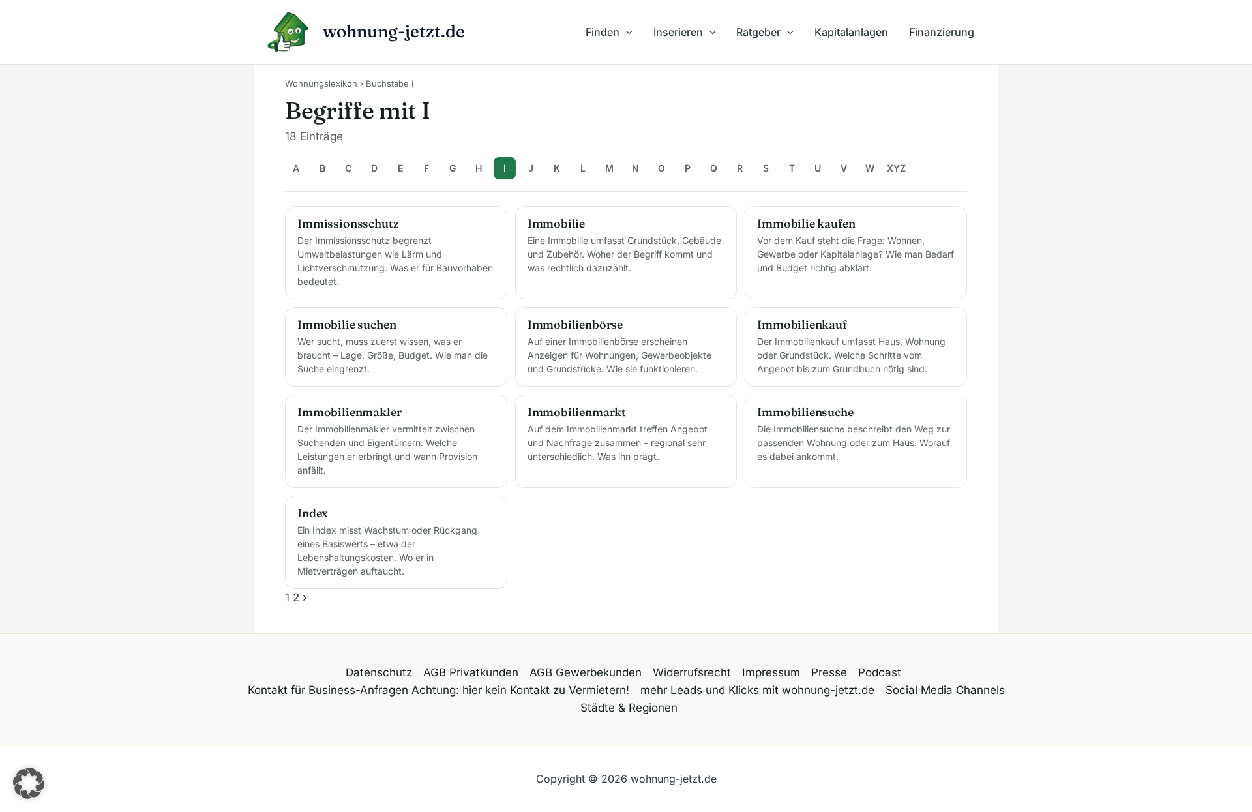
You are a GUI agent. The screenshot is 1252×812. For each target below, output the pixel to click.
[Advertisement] (221, 267)
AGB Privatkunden (470, 672)
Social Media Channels (945, 690)
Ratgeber (758, 31)
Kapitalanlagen (851, 31)
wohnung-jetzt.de (394, 31)
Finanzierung (941, 31)
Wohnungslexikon (321, 83)
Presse (829, 672)
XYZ (896, 167)
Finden (602, 31)
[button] (626, 32)
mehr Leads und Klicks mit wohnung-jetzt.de (757, 690)
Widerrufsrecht (692, 672)
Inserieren (678, 31)
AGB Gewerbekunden (585, 672)
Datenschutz (379, 672)
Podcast (879, 672)
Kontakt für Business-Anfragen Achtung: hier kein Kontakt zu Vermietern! (438, 690)
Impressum (771, 672)
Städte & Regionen (629, 707)
